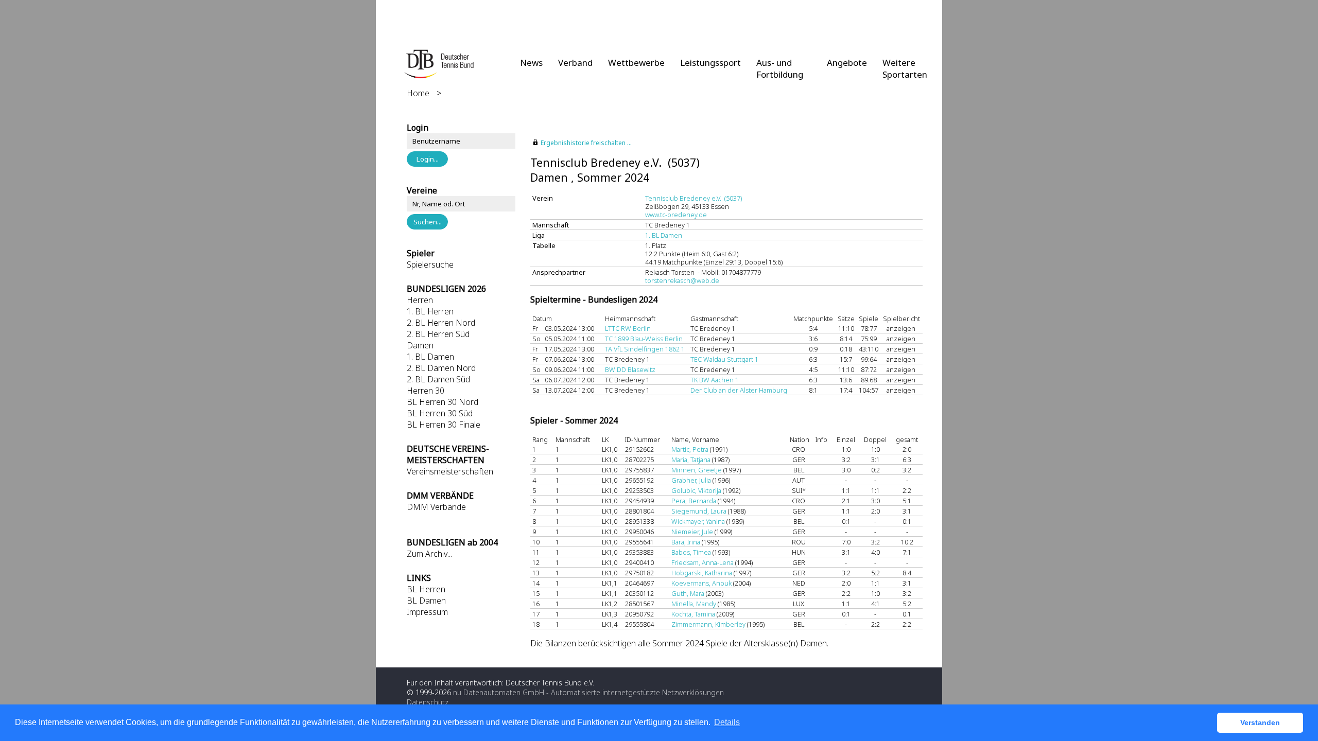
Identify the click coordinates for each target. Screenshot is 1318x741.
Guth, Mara (687, 593)
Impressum (427, 611)
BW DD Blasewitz (630, 369)
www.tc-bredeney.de (676, 214)
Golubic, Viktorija (696, 490)
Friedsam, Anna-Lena (702, 562)
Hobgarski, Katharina (701, 572)
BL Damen (426, 600)
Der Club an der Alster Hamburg (738, 390)
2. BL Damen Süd (438, 379)
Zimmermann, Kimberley (708, 624)
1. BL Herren (430, 311)
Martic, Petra (689, 449)
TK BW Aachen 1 (714, 379)
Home (418, 93)
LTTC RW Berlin (628, 328)
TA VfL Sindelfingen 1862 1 (645, 349)
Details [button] (727, 722)
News (531, 62)
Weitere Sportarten (904, 68)
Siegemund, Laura (698, 511)
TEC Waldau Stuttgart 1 (724, 359)
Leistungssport (710, 62)
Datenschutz (427, 702)
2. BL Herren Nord (441, 322)
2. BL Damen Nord (441, 368)
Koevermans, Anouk (701, 583)
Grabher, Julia (691, 480)
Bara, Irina (685, 541)
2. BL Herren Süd (438, 334)
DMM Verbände (436, 507)
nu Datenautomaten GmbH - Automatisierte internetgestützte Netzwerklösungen (588, 692)
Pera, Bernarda (693, 500)
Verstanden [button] (1260, 722)
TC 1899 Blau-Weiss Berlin (644, 338)
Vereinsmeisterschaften (450, 471)
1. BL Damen (430, 356)
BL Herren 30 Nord (442, 402)
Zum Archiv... (429, 553)
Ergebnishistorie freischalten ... (586, 142)
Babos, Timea (691, 552)
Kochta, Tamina (693, 614)
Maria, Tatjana (690, 459)
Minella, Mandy (693, 603)
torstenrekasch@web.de (682, 280)
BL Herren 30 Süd (440, 413)
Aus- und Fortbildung (779, 68)
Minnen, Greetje (696, 469)
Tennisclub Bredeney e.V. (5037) (693, 198)
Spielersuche (430, 264)
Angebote (847, 62)
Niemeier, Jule (692, 531)
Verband (575, 62)
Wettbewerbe (636, 62)
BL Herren (426, 589)
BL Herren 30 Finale (443, 424)
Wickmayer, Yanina (698, 521)
